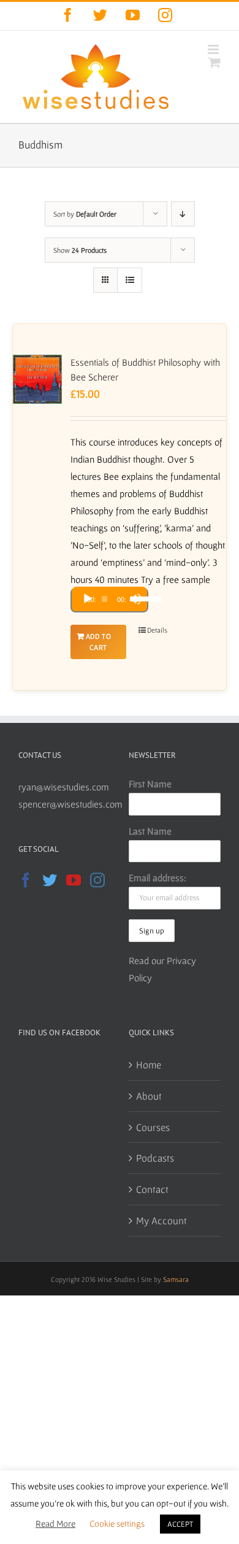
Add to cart (99, 641)
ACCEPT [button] (180, 1524)
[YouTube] (73, 880)
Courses (153, 1127)
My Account (161, 1220)
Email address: (157, 877)
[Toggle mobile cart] (214, 62)
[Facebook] (25, 880)
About (149, 1096)
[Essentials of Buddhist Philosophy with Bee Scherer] (37, 379)
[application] (109, 600)
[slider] (136, 598)
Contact (152, 1189)
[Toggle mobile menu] (214, 49)
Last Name (150, 830)
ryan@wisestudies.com (63, 786)
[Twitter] (49, 880)
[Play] (88, 599)
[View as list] (130, 280)
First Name (150, 783)
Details (157, 630)
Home (148, 1064)
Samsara (176, 1279)
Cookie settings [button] (117, 1523)
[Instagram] (97, 880)
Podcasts (155, 1158)
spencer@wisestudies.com (70, 803)
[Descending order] (183, 213)
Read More (55, 1523)
